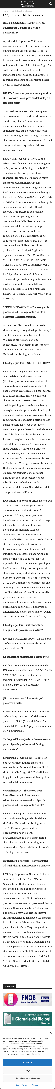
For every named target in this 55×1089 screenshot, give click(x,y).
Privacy (35, 1085)
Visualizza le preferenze (27, 1078)
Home (5, 11)
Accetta (27, 1062)
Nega (27, 1070)
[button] (50, 1032)
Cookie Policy (21, 1085)
